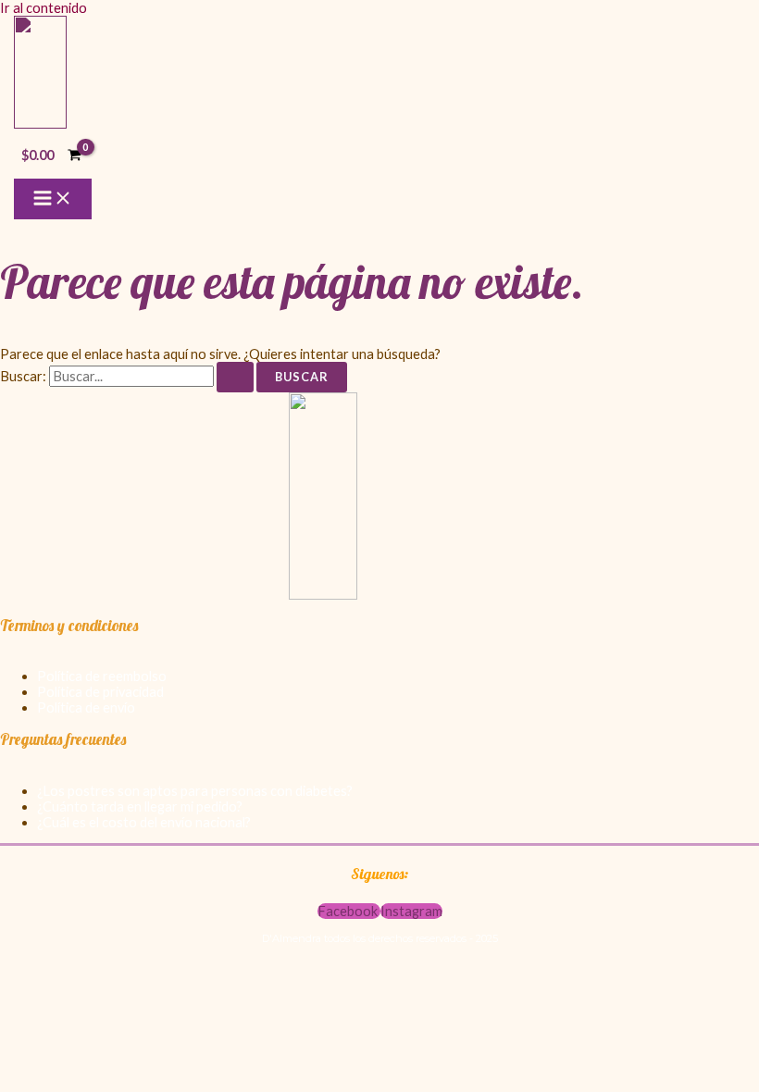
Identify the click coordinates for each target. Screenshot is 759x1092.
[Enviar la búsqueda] (235, 377)
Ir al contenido (43, 8)
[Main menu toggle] (53, 199)
